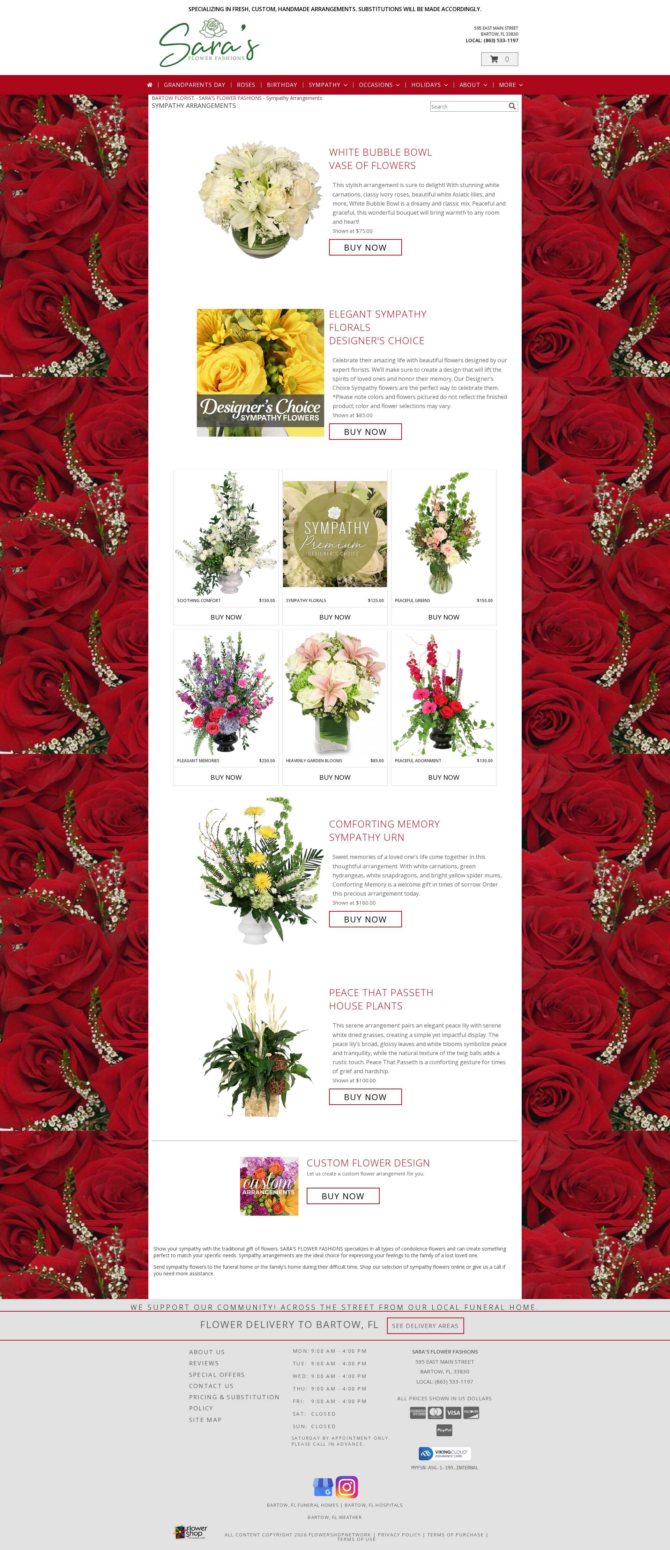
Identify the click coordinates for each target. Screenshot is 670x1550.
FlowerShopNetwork (340, 1535)
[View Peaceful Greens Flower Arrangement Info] (444, 533)
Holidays (426, 85)
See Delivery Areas (425, 1326)
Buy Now (365, 247)
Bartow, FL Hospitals (374, 1505)
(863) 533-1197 (501, 40)
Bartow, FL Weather (335, 1517)
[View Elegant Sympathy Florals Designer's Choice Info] (261, 373)
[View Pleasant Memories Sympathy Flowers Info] (226, 693)
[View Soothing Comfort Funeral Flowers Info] (226, 533)
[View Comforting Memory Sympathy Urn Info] (261, 871)
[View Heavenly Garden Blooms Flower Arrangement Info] (335, 693)
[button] (499, 59)
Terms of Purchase (455, 1535)
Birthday (282, 85)
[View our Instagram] (347, 1496)
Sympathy (325, 85)
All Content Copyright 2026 (266, 1535)
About (470, 85)
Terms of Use (356, 1539)
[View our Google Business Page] (323, 1496)
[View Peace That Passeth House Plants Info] (261, 1044)
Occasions (376, 85)
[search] (512, 106)
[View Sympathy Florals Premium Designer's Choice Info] (335, 534)
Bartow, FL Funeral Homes (303, 1505)
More (507, 85)
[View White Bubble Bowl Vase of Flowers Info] (261, 199)
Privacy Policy (399, 1535)
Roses (246, 85)
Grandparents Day (194, 85)
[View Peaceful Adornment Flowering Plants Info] (444, 693)
